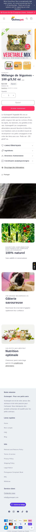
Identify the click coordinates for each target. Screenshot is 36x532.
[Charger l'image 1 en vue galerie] (9, 66)
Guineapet (14, 531)
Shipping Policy (9, 463)
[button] (4, 18)
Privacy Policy (9, 458)
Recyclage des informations (14, 167)
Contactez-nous (9, 493)
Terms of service (9, 454)
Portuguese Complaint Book (13, 472)
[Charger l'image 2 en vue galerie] (18, 66)
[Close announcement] (34, 5)
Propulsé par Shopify (23, 531)
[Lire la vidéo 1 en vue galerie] (27, 66)
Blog (5, 437)
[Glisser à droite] (34, 66)
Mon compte (8, 428)
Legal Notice (8, 467)
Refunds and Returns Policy (13, 449)
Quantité (4, 91)
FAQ (5, 432)
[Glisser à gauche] (2, 66)
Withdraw (7, 481)
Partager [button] (7, 174)
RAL (5, 477)
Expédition (4, 88)
